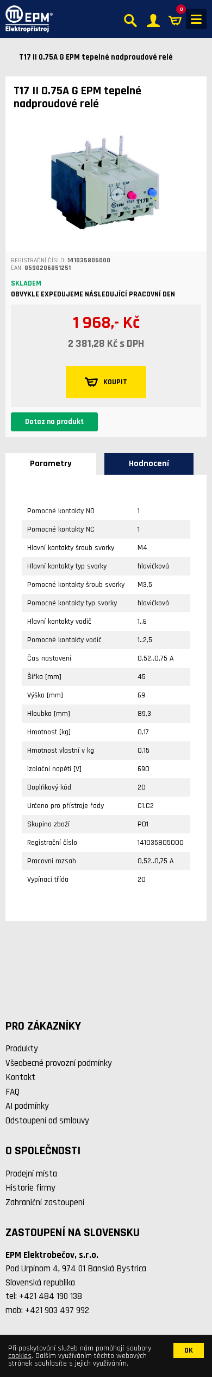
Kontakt (20, 1077)
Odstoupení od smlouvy (47, 1121)
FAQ (12, 1092)
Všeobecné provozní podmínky (58, 1063)
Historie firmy (30, 1188)
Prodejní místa (31, 1174)
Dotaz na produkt (54, 421)
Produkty (21, 1049)
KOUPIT (115, 382)
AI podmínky (27, 1106)
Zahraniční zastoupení (44, 1202)
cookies (20, 1356)
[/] (26, 19)
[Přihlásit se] (153, 19)
